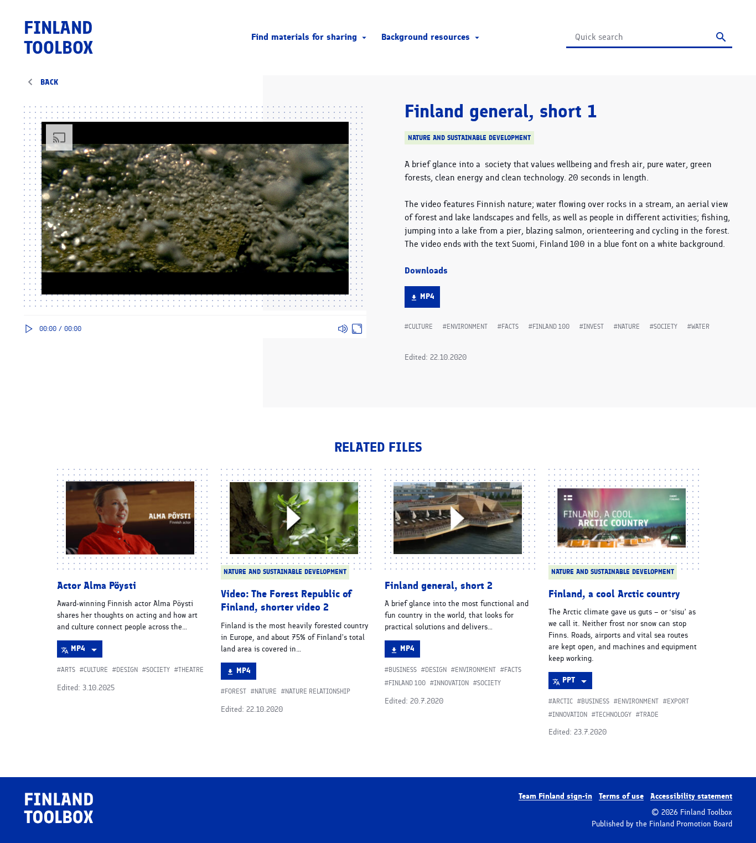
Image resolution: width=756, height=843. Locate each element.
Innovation (451, 683)
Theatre (191, 670)
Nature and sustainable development (469, 137)
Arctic (562, 701)
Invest (593, 326)
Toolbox (58, 38)
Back (49, 82)
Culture (420, 326)
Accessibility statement (691, 796)
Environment (467, 326)
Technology (613, 714)
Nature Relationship (317, 691)
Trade (649, 714)
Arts (68, 670)
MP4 (430, 299)
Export (678, 701)
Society (665, 326)
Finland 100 (550, 326)
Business (403, 670)
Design (127, 670)
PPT (577, 682)
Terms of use (621, 796)
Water (700, 326)
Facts (510, 326)
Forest (235, 691)
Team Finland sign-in (555, 796)
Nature (629, 326)
